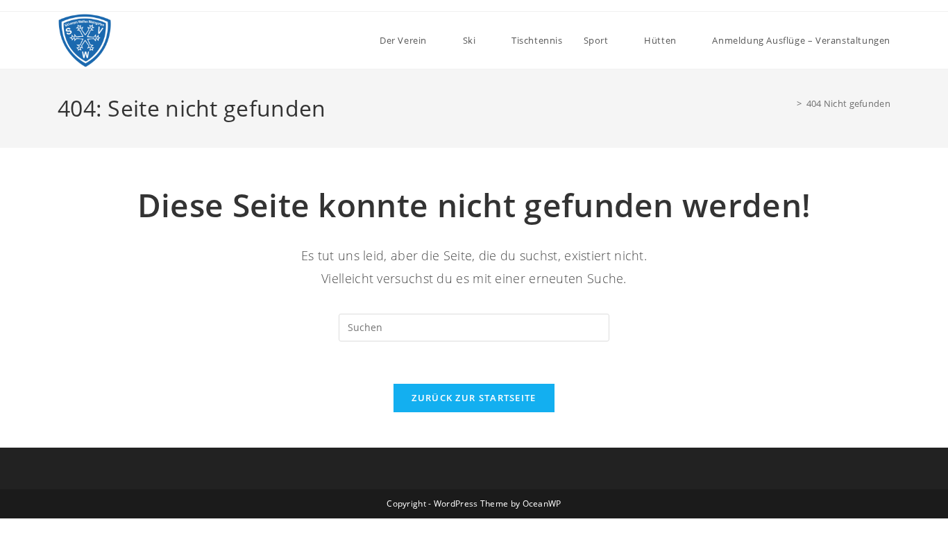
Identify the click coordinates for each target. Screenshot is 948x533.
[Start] (789, 103)
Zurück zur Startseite (474, 397)
